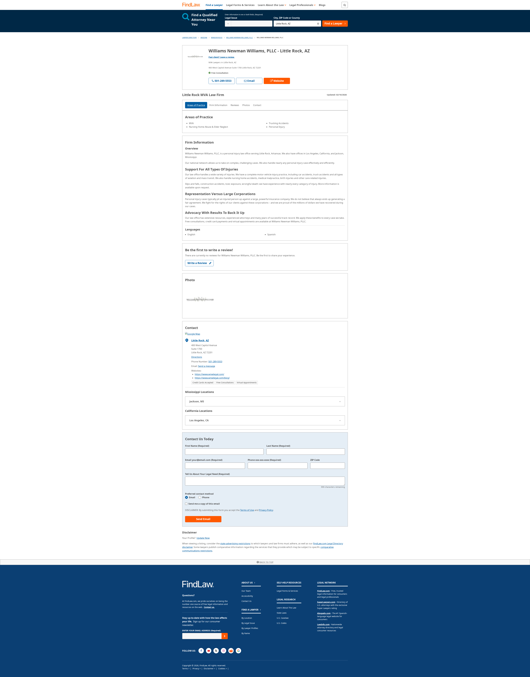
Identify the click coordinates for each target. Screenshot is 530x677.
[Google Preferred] (238, 650)
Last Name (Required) (278, 445)
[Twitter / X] (216, 650)
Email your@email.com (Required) (203, 459)
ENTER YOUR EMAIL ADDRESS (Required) (201, 630)
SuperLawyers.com (326, 602)
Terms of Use (247, 510)
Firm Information (218, 105)
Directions (196, 357)
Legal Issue (231, 17)
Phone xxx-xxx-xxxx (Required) (264, 459)
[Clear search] (318, 23)
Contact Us (246, 601)
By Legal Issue (248, 623)
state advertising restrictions (235, 543)
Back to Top (266, 562)
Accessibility (247, 596)
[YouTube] (208, 650)
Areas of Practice (196, 105)
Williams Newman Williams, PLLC (239, 37)
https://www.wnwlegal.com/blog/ (212, 377)
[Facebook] (201, 650)
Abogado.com (324, 613)
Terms (185, 668)
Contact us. (209, 607)
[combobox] (248, 23)
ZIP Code (315, 459)
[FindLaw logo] (192, 5)
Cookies (222, 668)
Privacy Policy (266, 510)
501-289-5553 (215, 361)
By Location (247, 618)
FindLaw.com (323, 591)
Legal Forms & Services (287, 591)
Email (192, 497)
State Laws (282, 613)
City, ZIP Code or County (287, 17)
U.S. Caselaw (282, 618)
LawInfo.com (323, 624)
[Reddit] (231, 650)
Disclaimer (209, 668)
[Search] (345, 5)
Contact (257, 105)
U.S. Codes (282, 623)
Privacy (196, 668)
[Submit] (225, 636)
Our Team (246, 591)
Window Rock (216, 37)
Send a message (206, 366)
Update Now (203, 538)
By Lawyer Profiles (250, 628)
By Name (246, 633)
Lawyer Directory (189, 37)
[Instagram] (223, 650)
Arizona (204, 37)
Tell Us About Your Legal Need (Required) (207, 474)
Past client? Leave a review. (221, 57)
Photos (246, 105)
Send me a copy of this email (204, 503)
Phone (205, 497)
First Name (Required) (197, 445)
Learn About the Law (286, 607)
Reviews (235, 105)
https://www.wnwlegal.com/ (209, 374)
